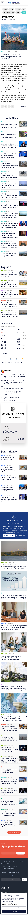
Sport (18, 12)
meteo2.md (12, 356)
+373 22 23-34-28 (7, 863)
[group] (14, 274)
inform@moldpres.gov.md (9, 868)
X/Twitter (9, 106)
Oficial (11, 9)
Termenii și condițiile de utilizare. (9, 904)
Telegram (12, 106)
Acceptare (14, 911)
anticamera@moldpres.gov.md (10, 866)
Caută (24, 880)
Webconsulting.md (10, 875)
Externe (8, 17)
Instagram (5, 106)
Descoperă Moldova (9, 12)
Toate (5, 9)
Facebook (2, 106)
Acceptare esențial (14, 908)
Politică (18, 9)
